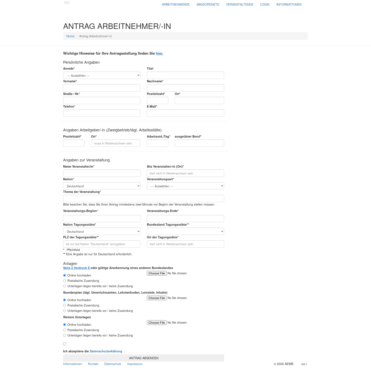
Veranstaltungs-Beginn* (80, 211)
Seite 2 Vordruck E (77, 268)
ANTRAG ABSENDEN (143, 358)
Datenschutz (112, 364)
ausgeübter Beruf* (188, 136)
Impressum (135, 364)
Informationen (72, 364)
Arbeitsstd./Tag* (157, 136)
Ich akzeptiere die (92, 351)
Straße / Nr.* (71, 94)
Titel (150, 68)
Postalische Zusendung (83, 280)
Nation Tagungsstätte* (79, 224)
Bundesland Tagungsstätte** (168, 224)
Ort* (177, 94)
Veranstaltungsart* (160, 179)
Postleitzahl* (156, 94)
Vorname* (70, 81)
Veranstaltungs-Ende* (163, 211)
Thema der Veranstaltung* (82, 191)
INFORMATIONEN (288, 4)
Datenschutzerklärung (106, 351)
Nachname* (155, 81)
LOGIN (264, 4)
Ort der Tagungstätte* (162, 237)
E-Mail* (152, 106)
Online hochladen (79, 275)
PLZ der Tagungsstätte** (81, 237)
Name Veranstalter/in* (78, 166)
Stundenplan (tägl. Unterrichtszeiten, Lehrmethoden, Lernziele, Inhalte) (115, 292)
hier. (159, 53)
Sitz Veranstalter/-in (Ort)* (165, 166)
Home (70, 36)
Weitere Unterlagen (77, 317)
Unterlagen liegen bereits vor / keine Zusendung (100, 286)
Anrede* (69, 68)
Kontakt (93, 364)
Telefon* (69, 106)
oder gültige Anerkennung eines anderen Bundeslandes (118, 268)
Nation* (68, 179)
